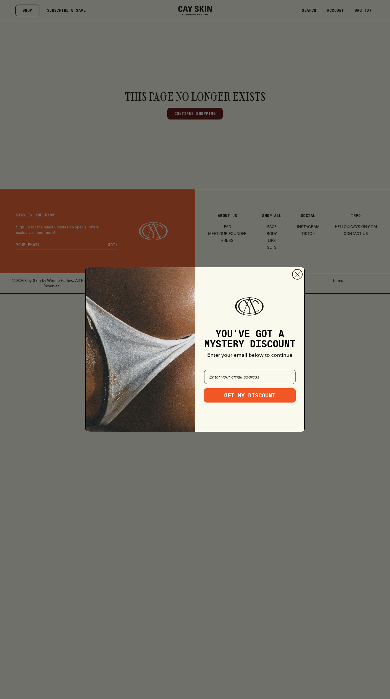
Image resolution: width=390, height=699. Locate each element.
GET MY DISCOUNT (250, 395)
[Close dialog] (297, 274)
